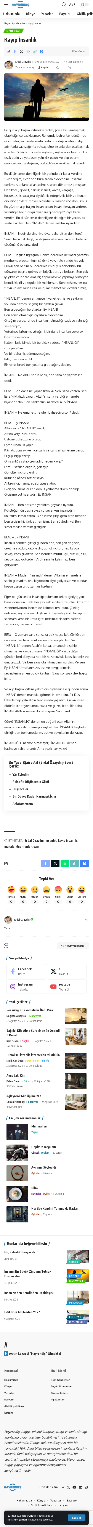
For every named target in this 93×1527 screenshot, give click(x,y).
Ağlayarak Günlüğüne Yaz (23, 1096)
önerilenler (24, 846)
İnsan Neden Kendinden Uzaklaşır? (29, 1293)
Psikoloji (75, 1302)
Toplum (45, 1152)
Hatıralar (36, 1193)
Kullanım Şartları (17, 1519)
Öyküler (35, 1173)
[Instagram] (26, 986)
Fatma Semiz (13, 1081)
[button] (76, 1517)
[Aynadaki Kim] (76, 1081)
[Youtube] (67, 986)
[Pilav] (17, 1194)
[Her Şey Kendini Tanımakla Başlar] (17, 1214)
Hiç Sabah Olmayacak (19, 1252)
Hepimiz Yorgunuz (43, 1147)
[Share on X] (21, 51)
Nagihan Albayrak (16, 1016)
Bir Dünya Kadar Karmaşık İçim (34, 796)
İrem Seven (12, 1041)
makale (9, 846)
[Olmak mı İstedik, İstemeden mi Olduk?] (76, 1061)
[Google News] (80, 1487)
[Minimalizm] (17, 1132)
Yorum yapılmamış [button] (74, 945)
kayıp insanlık (67, 840)
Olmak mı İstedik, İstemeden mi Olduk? (33, 1055)
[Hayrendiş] (20, 4)
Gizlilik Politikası (38, 1515)
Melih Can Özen (15, 1060)
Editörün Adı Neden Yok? (22, 1312)
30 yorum (57, 1152)
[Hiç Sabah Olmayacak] (78, 1256)
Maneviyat (13, 30)
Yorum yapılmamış (24, 67)
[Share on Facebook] (15, 51)
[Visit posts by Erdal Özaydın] (8, 64)
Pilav (34, 1188)
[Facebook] (26, 971)
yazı (36, 846)
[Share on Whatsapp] (28, 51)
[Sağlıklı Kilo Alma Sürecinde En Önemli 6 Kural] (76, 1036)
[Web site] (87, 920)
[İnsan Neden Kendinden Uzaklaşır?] (78, 1297)
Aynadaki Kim (15, 1075)
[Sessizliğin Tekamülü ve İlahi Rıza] (76, 1016)
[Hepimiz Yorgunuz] (17, 1153)
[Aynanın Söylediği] (17, 1173)
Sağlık (25, 1041)
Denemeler (33, 1060)
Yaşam (34, 1132)
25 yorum (47, 1214)
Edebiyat (33, 1101)
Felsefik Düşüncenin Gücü (31, 782)
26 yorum (48, 1173)
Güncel (35, 1152)
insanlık (50, 840)
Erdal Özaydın (23, 61)
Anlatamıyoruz (23, 804)
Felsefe (45, 1060)
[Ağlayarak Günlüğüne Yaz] (76, 1102)
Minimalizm (39, 1126)
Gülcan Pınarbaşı (15, 1101)
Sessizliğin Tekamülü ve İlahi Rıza (29, 1010)
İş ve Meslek (77, 1322)
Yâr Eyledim (21, 774)
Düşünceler (20, 789)
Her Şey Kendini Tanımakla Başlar (54, 1208)
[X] (67, 971)
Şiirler (27, 1081)
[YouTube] (74, 1487)
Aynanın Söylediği (43, 1167)
